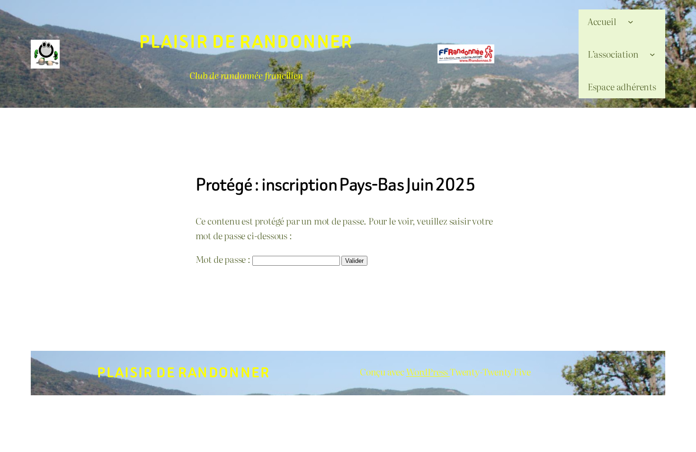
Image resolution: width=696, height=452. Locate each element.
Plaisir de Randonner (246, 41)
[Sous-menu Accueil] (631, 21)
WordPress (428, 371)
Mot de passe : (224, 259)
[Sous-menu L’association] (652, 54)
